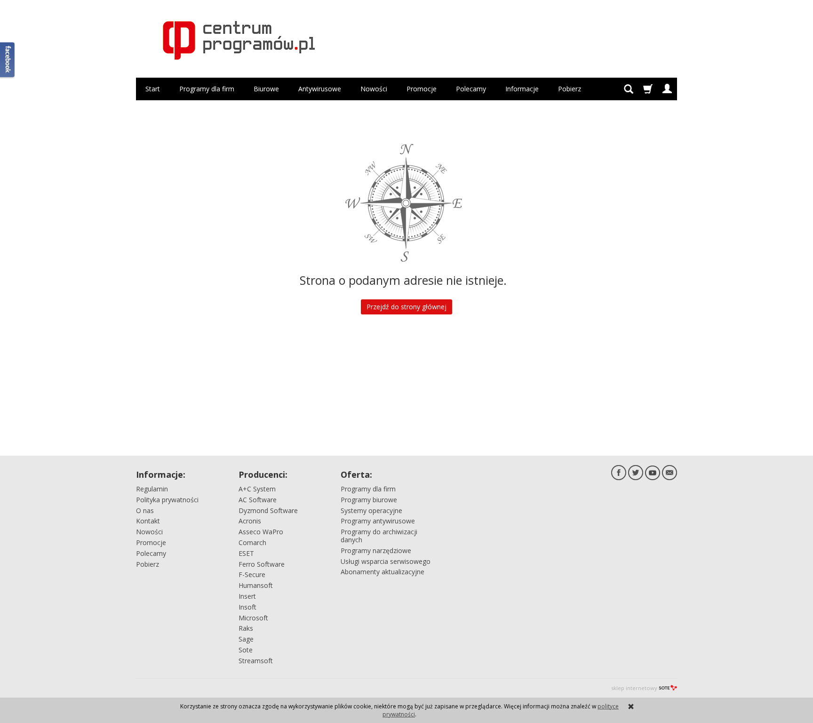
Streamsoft (256, 660)
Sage (246, 639)
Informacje (522, 88)
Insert (247, 596)
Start (152, 88)
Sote (246, 649)
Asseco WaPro (261, 531)
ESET (246, 553)
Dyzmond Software (268, 510)
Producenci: (263, 474)
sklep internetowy (634, 687)
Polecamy (471, 88)
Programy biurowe (369, 499)
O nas (145, 510)
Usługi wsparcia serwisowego (385, 561)
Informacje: (160, 474)
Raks (246, 628)
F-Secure (252, 574)
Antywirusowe (319, 88)
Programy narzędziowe (376, 550)
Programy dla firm (206, 88)
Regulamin (152, 488)
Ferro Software (262, 564)
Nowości (373, 88)
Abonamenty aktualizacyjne (382, 571)
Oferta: (356, 474)
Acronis (250, 520)
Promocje (421, 88)
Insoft (247, 606)
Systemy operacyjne (371, 510)
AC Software (258, 499)
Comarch (252, 542)
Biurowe (266, 88)
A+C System (257, 488)
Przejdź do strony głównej (406, 306)
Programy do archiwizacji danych (379, 535)
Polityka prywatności (167, 499)
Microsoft (253, 617)
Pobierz (569, 88)
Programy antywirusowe (378, 520)
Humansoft (256, 585)
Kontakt (148, 520)
